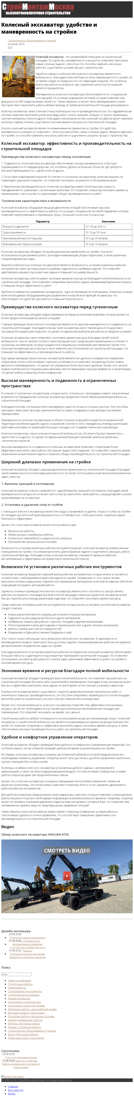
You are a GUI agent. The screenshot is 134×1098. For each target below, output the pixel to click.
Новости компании (19, 980)
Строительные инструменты (25, 991)
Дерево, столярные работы (24, 1027)
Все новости (15, 53)
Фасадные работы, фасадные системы (31, 1016)
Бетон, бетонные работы (23, 1034)
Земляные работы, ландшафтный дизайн (32, 1009)
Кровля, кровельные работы (25, 1020)
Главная (13, 37)
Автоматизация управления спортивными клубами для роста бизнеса (27, 947)
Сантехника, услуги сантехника (26, 1005)
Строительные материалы (23, 995)
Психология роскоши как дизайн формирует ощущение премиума (27, 955)
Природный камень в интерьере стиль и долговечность (27, 939)
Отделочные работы (20, 984)
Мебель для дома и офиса (24, 1023)
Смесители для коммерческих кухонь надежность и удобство (21, 1059)
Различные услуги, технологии (26, 1038)
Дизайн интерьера (19, 998)
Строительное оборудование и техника (32, 40)
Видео (12, 69)
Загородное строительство (24, 1002)
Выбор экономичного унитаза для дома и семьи (21, 1065)
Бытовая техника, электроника (26, 1013)
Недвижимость (17, 987)
